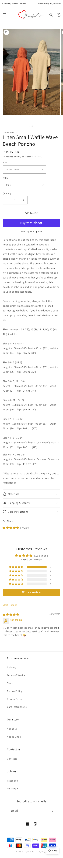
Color (5, 177)
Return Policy (14, 691)
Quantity (7, 193)
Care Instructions (17, 706)
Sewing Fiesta (27, 852)
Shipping (18, 157)
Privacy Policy (14, 699)
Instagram (13, 788)
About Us (12, 728)
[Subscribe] (52, 811)
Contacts (12, 758)
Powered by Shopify (39, 852)
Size (5, 162)
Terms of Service (16, 675)
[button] (4, 15)
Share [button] (10, 521)
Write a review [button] (31, 592)
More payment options (31, 231)
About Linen (14, 736)
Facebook (12, 780)
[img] (11, 614)
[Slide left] (24, 126)
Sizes (10, 683)
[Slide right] (39, 126)
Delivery (11, 667)
